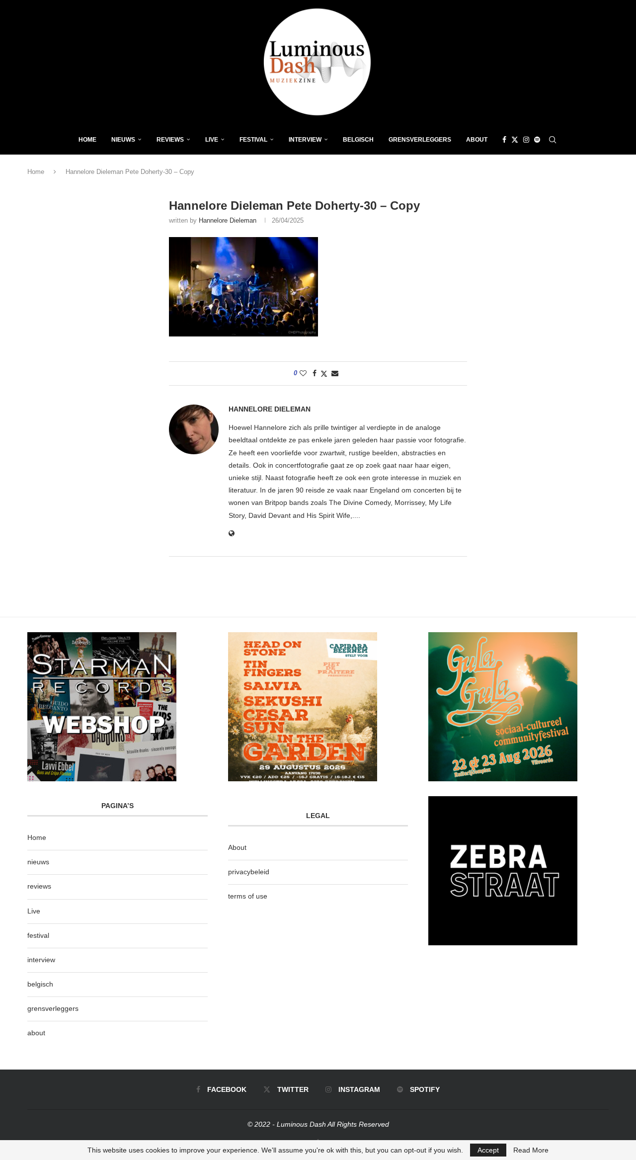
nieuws (123, 139)
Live (211, 139)
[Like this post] (303, 373)
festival (38, 935)
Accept (488, 1150)
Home (87, 139)
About (476, 139)
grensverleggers (53, 1008)
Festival (253, 139)
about (36, 1033)
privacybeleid (248, 872)
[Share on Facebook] (315, 373)
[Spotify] (537, 139)
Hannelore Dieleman (227, 220)
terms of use (247, 896)
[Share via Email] (334, 373)
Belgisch (358, 139)
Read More (531, 1150)
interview (41, 960)
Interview (305, 139)
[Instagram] (526, 139)
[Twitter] (514, 139)
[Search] (552, 139)
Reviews (170, 139)
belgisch (40, 984)
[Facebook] (504, 139)
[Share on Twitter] (323, 373)
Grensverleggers (420, 139)
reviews (39, 886)
